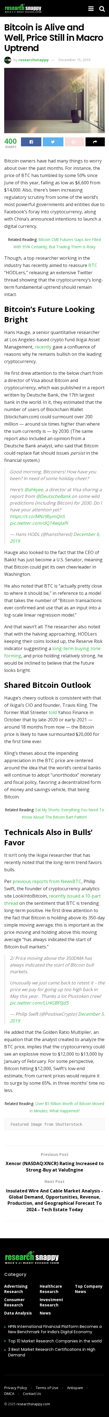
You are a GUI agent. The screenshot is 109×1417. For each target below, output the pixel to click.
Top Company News (89, 1289)
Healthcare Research (51, 1289)
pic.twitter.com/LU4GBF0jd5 (39, 1003)
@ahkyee (33, 489)
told (53, 712)
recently (43, 347)
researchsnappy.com (33, 1404)
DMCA (9, 1393)
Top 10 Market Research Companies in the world (55, 1341)
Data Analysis (18, 1313)
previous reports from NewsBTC (46, 881)
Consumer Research (14, 1302)
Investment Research (51, 1302)
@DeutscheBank (53, 496)
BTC (92, 265)
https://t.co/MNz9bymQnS (37, 516)
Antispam (75, 1387)
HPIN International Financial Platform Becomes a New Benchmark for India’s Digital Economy (55, 1329)
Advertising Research (16, 1289)
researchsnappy (33, 59)
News (45, 1313)
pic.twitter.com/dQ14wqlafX (39, 523)
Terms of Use (47, 1387)
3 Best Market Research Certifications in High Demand (51, 1352)
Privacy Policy (15, 1387)
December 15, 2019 (74, 59)
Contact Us (32, 1393)
